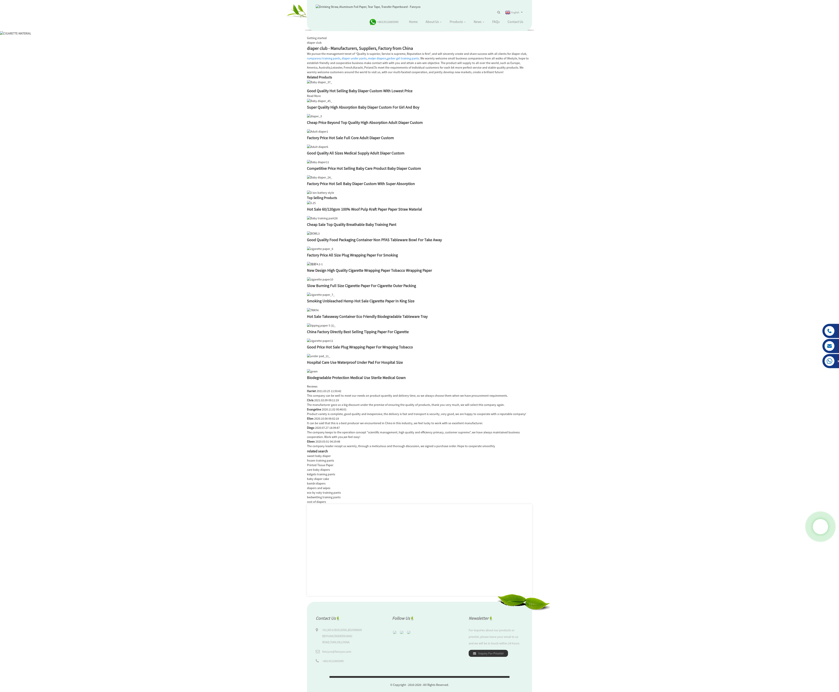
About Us (432, 21)
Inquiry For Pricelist (491, 653)
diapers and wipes (318, 488)
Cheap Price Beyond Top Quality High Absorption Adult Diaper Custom (365, 122)
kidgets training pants (321, 474)
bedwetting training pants (324, 497)
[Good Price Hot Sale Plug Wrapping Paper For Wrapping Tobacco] (320, 341)
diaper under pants (354, 58)
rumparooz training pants (323, 58)
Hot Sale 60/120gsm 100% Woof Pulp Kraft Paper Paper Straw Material (364, 209)
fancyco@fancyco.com (336, 652)
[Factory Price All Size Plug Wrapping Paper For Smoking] (320, 249)
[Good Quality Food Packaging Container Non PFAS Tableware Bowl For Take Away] (313, 233)
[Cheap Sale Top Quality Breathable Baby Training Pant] (322, 218)
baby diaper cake (318, 479)
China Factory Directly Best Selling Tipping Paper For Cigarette (358, 331)
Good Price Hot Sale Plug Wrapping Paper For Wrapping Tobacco (360, 346)
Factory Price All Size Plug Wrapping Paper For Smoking (352, 255)
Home (413, 21)
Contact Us (515, 21)
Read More (314, 96)
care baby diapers (318, 470)
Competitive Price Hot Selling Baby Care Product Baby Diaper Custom (364, 168)
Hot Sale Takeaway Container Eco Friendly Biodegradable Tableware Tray (367, 316)
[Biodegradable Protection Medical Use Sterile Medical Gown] (312, 371)
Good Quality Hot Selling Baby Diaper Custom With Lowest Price (360, 90)
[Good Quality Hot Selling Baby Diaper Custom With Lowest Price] (319, 82)
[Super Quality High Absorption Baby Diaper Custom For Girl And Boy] (319, 100)
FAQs (496, 21)
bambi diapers (316, 483)
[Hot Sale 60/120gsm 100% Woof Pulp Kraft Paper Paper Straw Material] (311, 202)
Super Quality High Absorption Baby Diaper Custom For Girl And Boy (363, 107)
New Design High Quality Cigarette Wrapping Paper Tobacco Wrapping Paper (369, 270)
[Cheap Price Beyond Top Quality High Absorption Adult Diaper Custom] (314, 116)
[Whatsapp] (820, 526)
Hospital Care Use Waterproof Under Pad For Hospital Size (355, 362)
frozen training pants (320, 460)
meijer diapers (377, 58)
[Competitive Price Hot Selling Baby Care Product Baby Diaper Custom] (318, 162)
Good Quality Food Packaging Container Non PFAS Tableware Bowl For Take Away (374, 239)
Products (456, 21)
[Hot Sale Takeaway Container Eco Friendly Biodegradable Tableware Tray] (313, 310)
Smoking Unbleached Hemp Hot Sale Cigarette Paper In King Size (360, 300)
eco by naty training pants (324, 493)
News (478, 21)
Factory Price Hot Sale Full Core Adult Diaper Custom (350, 137)
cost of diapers (316, 502)
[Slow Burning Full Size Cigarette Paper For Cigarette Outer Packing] (320, 279)
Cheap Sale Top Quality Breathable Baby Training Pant (351, 224)
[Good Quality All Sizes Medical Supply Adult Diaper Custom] (317, 147)
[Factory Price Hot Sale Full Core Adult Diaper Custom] (317, 131)
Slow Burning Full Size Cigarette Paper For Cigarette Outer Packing (361, 285)
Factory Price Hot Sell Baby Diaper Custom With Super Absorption (361, 183)
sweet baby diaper (319, 456)
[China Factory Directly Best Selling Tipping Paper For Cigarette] (321, 325)
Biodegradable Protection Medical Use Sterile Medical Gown (356, 377)
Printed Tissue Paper (320, 465)
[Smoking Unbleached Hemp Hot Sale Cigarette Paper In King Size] (321, 294)
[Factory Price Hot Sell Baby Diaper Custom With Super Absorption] (319, 177)
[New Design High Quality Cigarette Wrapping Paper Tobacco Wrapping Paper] (315, 264)
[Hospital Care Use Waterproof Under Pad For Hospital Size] (318, 356)
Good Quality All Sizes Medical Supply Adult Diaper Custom (355, 153)
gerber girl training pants (403, 58)
